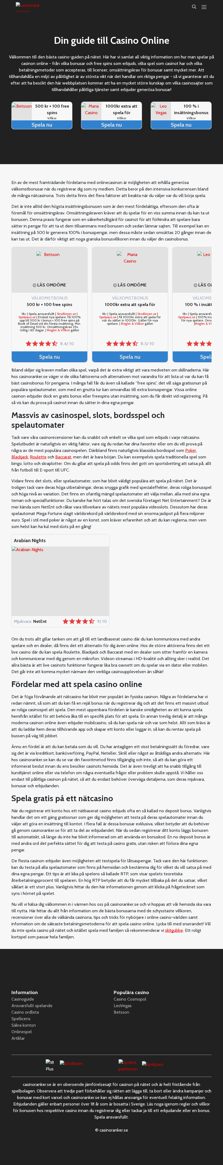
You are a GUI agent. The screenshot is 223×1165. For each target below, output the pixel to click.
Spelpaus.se (27, 317)
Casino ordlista (25, 1012)
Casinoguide (22, 999)
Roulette (38, 457)
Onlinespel (21, 1031)
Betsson (121, 1012)
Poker (190, 450)
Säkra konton (23, 1025)
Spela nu (42, 124)
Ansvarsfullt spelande (31, 1005)
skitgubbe (174, 930)
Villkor (52, 118)
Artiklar (18, 1038)
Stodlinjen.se (66, 314)
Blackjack (19, 457)
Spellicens (20, 1018)
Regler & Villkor (58, 330)
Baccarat (63, 457)
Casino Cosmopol (130, 999)
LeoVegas (123, 1005)
